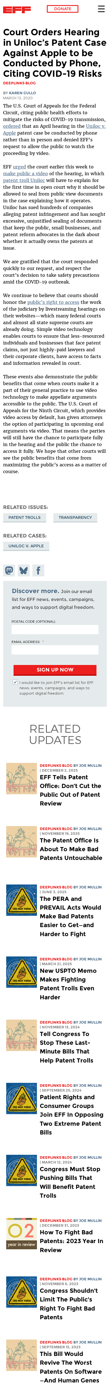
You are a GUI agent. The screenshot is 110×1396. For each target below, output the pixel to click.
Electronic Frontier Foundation (18, 9)
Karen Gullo (22, 93)
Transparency (75, 517)
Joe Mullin (90, 765)
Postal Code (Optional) (33, 621)
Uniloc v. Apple (26, 545)
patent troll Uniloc (24, 180)
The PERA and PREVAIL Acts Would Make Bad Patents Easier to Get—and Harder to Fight (70, 916)
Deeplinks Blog (56, 765)
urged (19, 167)
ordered (12, 126)
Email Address (26, 642)
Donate (62, 8)
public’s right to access (53, 302)
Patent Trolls (24, 517)
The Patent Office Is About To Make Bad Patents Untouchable (71, 849)
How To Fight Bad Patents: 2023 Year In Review (71, 1241)
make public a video (25, 173)
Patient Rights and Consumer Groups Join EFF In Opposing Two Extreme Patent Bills (72, 1115)
